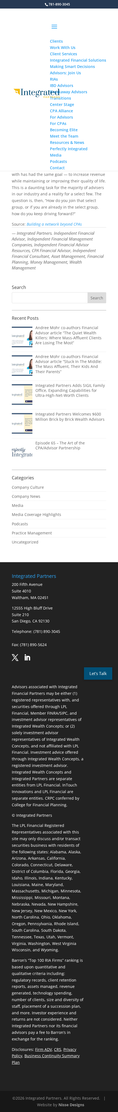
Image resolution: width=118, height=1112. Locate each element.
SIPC (64, 713)
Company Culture (28, 487)
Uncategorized (25, 542)
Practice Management (32, 532)
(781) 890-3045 (46, 631)
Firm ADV (43, 1049)
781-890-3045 (59, 4)
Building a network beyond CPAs (54, 224)
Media (17, 505)
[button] (78, 30)
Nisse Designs (71, 1104)
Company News (26, 496)
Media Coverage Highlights (36, 514)
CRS (57, 1049)
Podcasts (20, 523)
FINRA (52, 713)
